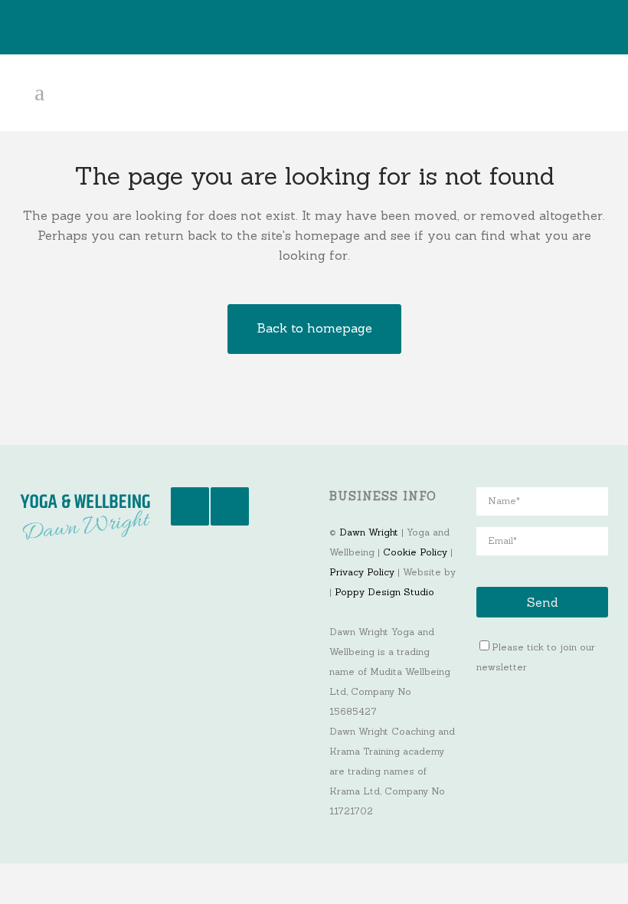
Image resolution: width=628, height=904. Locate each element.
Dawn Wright (368, 532)
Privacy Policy (361, 572)
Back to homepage (314, 328)
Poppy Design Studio (384, 592)
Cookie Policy (415, 552)
